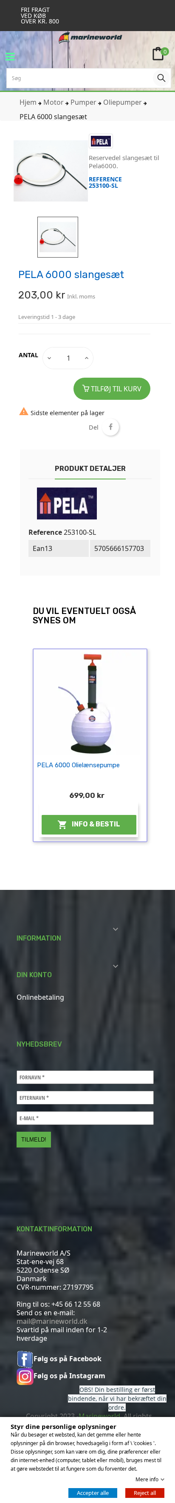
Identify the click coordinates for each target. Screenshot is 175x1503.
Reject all (145, 1493)
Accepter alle (93, 1493)
